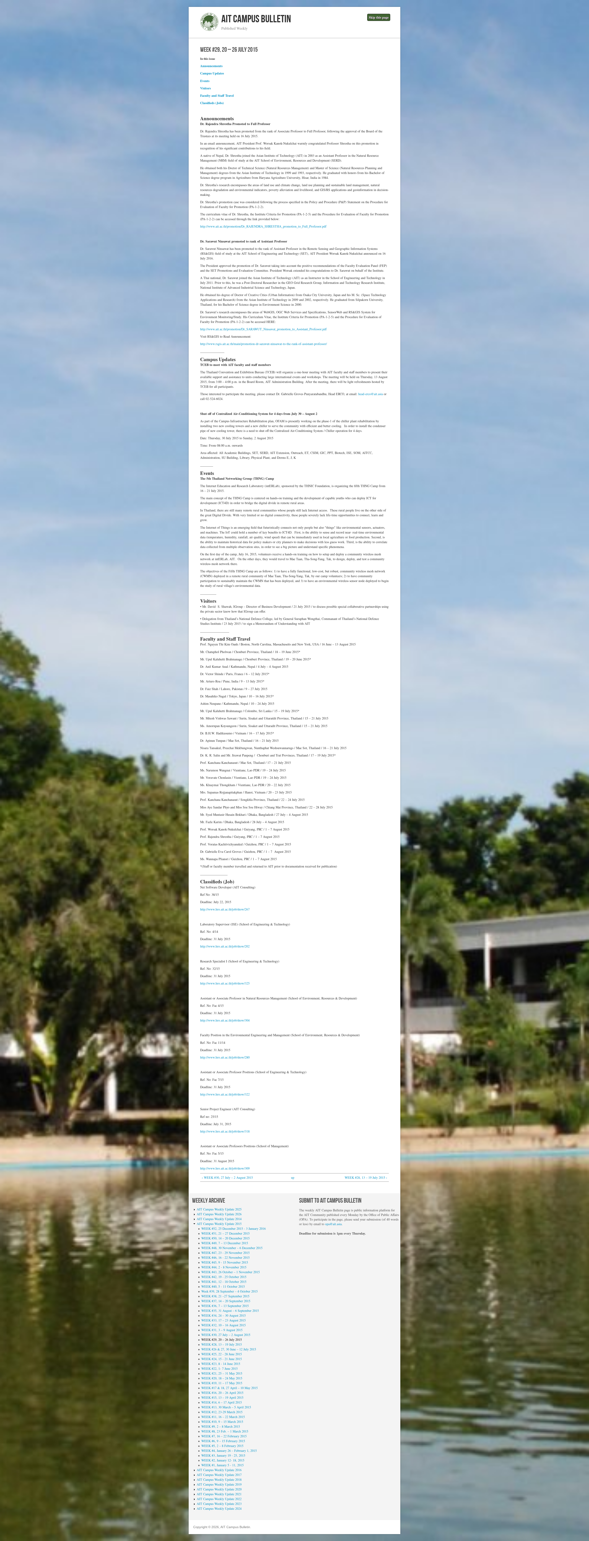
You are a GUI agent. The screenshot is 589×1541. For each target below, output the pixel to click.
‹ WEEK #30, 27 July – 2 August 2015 (227, 1177)
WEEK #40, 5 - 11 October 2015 (223, 1286)
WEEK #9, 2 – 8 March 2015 (220, 1426)
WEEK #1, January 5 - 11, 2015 (222, 1465)
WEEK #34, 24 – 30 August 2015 (223, 1315)
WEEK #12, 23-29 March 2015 (222, 1412)
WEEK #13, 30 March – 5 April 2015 (226, 1407)
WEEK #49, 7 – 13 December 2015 (224, 1243)
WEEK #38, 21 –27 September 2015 (225, 1296)
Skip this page (379, 17)
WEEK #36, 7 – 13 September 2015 (225, 1306)
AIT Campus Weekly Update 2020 (219, 1489)
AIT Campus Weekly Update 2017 (219, 1475)
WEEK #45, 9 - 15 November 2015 (224, 1262)
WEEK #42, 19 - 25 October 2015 (223, 1277)
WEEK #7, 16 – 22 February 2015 (224, 1436)
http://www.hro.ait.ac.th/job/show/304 (225, 1020)
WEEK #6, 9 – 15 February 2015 (223, 1441)
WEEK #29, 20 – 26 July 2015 (221, 1339)
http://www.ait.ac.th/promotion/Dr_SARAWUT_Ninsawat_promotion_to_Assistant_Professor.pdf (263, 329)
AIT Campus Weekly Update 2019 (219, 1484)
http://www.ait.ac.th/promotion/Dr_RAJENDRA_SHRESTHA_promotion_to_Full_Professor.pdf (263, 226)
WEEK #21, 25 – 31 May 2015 (221, 1373)
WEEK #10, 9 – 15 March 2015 (222, 1421)
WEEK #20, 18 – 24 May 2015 (221, 1378)
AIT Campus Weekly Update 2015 (219, 1223)
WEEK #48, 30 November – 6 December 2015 (232, 1248)
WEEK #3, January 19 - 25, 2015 (223, 1455)
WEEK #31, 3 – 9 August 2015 (222, 1330)
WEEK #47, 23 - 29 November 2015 (225, 1252)
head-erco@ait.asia (370, 394)
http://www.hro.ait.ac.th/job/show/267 (225, 909)
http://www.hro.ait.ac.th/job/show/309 (225, 1168)
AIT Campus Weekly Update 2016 (219, 1470)
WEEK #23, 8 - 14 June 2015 (220, 1363)
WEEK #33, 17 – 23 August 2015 (223, 1320)
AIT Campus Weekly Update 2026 (219, 1214)
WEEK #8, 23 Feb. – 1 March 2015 (224, 1431)
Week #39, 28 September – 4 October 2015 (229, 1291)
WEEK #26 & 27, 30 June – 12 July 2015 (228, 1349)
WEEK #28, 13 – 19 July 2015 (221, 1344)
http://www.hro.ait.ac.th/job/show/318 (225, 1131)
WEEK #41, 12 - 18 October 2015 (223, 1281)
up (292, 1177)
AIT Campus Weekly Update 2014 (219, 1219)
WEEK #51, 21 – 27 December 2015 (225, 1233)
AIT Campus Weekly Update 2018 (219, 1479)
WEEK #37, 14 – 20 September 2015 (225, 1301)
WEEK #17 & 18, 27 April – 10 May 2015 (229, 1388)
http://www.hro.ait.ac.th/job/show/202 (225, 946)
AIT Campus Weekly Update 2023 (219, 1503)
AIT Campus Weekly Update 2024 (219, 1508)
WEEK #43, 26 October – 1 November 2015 (230, 1272)
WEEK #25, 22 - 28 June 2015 (221, 1354)
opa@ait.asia (333, 1224)
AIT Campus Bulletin (256, 19)
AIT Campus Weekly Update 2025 (219, 1209)
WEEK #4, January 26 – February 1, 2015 (229, 1450)
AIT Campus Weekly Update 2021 (219, 1494)
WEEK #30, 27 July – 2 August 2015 (225, 1335)
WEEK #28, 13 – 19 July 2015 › (366, 1177)
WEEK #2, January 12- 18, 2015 (222, 1460)
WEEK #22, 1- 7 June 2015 (219, 1368)
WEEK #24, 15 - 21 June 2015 (221, 1359)
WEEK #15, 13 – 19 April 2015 (222, 1397)
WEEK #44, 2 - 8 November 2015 (223, 1267)
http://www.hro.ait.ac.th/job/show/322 (225, 1094)
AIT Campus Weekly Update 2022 (219, 1499)
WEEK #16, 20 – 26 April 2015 (222, 1392)
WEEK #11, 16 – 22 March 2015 (223, 1417)
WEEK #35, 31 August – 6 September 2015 (230, 1310)
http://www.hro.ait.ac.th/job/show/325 (225, 983)
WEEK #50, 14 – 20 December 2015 (225, 1238)
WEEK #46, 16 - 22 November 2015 (225, 1257)
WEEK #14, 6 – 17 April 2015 (221, 1402)
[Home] (209, 30)
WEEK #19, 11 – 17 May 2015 (221, 1383)
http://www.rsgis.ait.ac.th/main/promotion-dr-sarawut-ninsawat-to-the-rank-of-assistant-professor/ (263, 344)
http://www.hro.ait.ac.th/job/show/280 (225, 1057)
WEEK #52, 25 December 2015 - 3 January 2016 (233, 1228)
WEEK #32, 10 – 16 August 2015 (223, 1325)
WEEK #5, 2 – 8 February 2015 (222, 1446)
